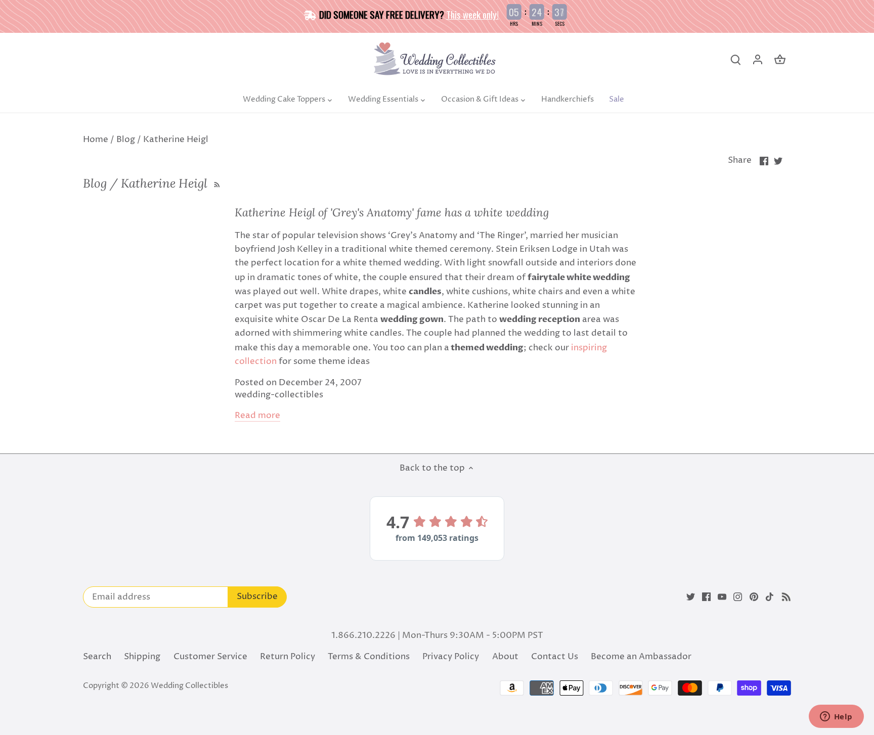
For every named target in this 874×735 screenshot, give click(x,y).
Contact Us (554, 657)
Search (97, 657)
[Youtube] (722, 597)
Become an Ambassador (641, 657)
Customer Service (210, 657)
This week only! (472, 14)
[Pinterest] (754, 597)
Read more (257, 416)
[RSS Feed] (215, 183)
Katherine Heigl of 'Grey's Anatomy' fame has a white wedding (392, 212)
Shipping (142, 657)
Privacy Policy (450, 657)
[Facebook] (706, 597)
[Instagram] (737, 597)
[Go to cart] (780, 60)
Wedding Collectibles (189, 685)
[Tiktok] (769, 597)
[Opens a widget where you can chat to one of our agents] (836, 717)
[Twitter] (690, 597)
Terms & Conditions (369, 657)
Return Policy (287, 657)
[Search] (735, 60)
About (505, 657)
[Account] (758, 60)
